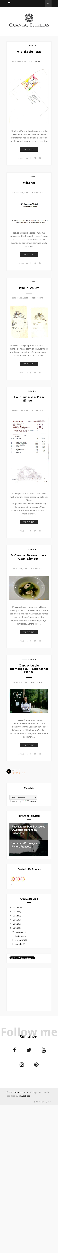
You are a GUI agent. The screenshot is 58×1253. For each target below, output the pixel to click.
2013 (15, 919)
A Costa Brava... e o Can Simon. (29, 557)
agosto (19, 943)
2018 (15, 907)
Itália (32, 177)
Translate (31, 801)
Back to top (42, 1101)
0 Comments (36, 62)
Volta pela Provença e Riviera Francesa (25, 845)
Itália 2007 (29, 288)
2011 (15, 927)
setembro (20, 939)
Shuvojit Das (24, 1096)
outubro (19, 931)
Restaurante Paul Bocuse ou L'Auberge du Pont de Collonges (28, 829)
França (32, 45)
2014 (15, 915)
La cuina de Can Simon (29, 398)
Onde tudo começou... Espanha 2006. (29, 669)
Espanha (32, 391)
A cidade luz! (29, 52)
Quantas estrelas (21, 1092)
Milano (29, 183)
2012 (15, 923)
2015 (15, 911)
